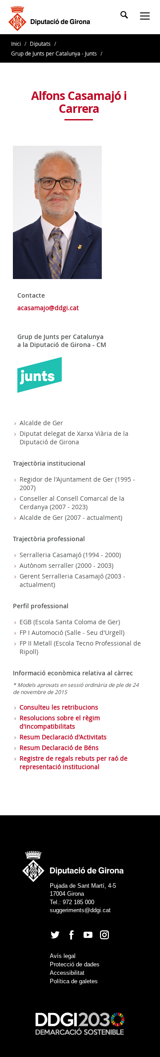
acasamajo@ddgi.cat (48, 307)
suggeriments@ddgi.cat (80, 910)
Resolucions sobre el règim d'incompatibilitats (60, 722)
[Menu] (147, 16)
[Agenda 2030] (80, 1023)
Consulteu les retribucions (59, 707)
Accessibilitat (67, 972)
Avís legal (63, 956)
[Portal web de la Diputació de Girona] (73, 863)
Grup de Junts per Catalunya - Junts (54, 53)
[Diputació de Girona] (50, 17)
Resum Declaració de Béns (59, 747)
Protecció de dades (75, 964)
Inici (16, 43)
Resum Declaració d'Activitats (63, 737)
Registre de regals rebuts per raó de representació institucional (74, 762)
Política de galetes (74, 981)
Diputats (40, 43)
